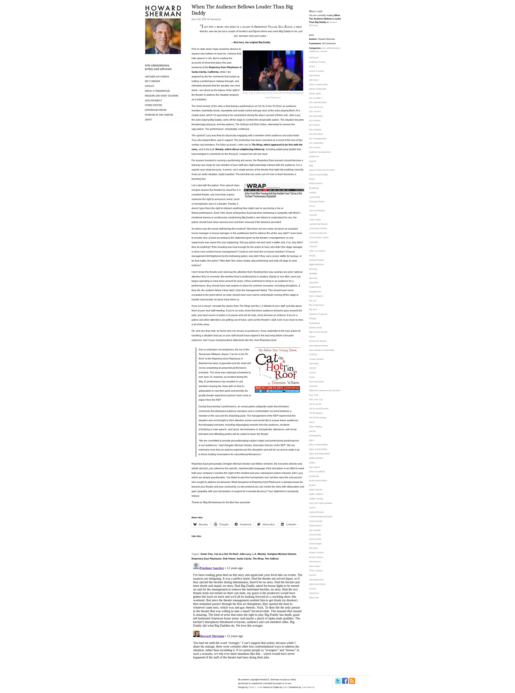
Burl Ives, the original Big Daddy (252, 42)
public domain (315, 489)
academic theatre (317, 62)
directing (313, 269)
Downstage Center (155, 110)
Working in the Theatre (159, 114)
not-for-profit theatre (319, 408)
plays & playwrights (318, 444)
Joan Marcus (308, 687)
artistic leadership (317, 89)
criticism (313, 246)
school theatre (316, 521)
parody (312, 431)
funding (312, 318)
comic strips (315, 219)
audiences (314, 51)
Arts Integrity (153, 100)
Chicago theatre (316, 201)
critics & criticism (317, 251)
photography (315, 435)
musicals (313, 386)
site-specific (315, 530)
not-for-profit (315, 404)
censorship (314, 197)
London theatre (316, 359)
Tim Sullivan (272, 558)
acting (312, 66)
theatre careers (316, 552)
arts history (314, 125)
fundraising (314, 323)
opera (312, 422)
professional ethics (318, 480)
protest (312, 485)
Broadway (314, 188)
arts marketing (316, 143)
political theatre (316, 458)
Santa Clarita (244, 558)
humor (312, 336)
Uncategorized (316, 579)
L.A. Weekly (259, 554)
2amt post (314, 57)
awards (312, 161)
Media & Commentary (157, 90)
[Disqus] (248, 611)
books (312, 179)
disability (313, 273)
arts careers (315, 111)
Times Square (316, 570)
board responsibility (318, 174)
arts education (316, 116)
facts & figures (316, 296)
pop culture (314, 467)
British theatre (315, 183)
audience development (320, 152)
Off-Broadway (316, 413)
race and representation (320, 503)
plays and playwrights (319, 453)
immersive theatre (318, 341)
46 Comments (214, 19)
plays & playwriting (318, 449)
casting (312, 192)
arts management (317, 138)
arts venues (315, 147)
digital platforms (316, 264)
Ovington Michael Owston (281, 554)
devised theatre (316, 260)
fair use (312, 300)
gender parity (315, 327)
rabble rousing (316, 498)
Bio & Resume (152, 81)
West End (313, 597)
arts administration (331, 48)
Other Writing (153, 105)
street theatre (315, 543)
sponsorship (315, 539)
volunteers (314, 593)
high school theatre (318, 332)
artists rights (315, 93)
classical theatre (317, 210)
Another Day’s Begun (157, 76)
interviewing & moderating (321, 350)
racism (312, 507)
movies (312, 372)
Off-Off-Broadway (318, 417)
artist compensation (318, 84)
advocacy (314, 80)
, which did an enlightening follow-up (237, 149)
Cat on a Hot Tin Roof (226, 554)
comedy (313, 215)
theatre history (316, 557)
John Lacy (245, 554)
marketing (314, 363)
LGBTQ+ (313, 354)
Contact (149, 86)
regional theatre (316, 512)
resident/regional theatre (321, 516)
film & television (316, 305)
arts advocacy (316, 107)
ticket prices (315, 561)
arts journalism (316, 134)
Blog (311, 165)
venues (324, 51)
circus (312, 206)
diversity (313, 278)
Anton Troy (206, 554)
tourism (312, 575)
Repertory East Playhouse (207, 558)
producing (314, 476)
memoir (312, 368)
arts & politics (315, 98)
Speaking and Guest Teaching (161, 95)
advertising (314, 75)
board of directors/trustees (322, 170)
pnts (285, 687)
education (313, 282)
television (313, 548)
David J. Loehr (255, 687)
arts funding (314, 120)
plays (311, 440)
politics (312, 462)
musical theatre (316, 381)
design (312, 255)
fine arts (313, 309)
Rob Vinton (229, 558)
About (148, 119)
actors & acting (316, 71)
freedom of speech (318, 314)
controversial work (318, 233)
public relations (316, 494)
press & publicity (317, 471)
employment (315, 287)
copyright (313, 242)
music (312, 377)
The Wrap (258, 558)
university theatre (317, 584)
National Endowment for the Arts (324, 390)
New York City (316, 399)
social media (315, 534)
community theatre (318, 228)
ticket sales (314, 566)
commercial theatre (318, 224)
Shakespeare (315, 525)
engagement (315, 291)
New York (313, 395)
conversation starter (319, 237)
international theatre (318, 345)
